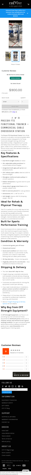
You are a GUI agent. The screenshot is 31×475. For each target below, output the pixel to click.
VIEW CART (5, 430)
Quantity (23, 97)
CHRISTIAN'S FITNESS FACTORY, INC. (14, 460)
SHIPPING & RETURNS (9, 417)
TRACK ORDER (6, 436)
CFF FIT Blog (6, 408)
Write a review (15, 78)
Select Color (5, 97)
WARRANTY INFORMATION (10, 419)
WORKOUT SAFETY (7, 403)
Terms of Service (7, 439)
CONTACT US (5, 422)
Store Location (6, 452)
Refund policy (6, 441)
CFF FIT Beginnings (8, 450)
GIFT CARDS (5, 405)
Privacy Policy (9, 462)
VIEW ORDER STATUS (8, 433)
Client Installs (6, 455)
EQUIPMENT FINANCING (9, 400)
